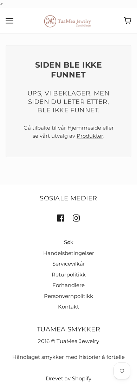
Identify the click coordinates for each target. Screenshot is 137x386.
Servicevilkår (68, 263)
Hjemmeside (84, 127)
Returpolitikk (69, 274)
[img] (60, 218)
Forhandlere (68, 285)
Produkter (90, 135)
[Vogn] (127, 20)
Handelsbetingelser (68, 253)
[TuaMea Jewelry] (68, 20)
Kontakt (68, 306)
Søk (68, 242)
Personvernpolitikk (68, 296)
